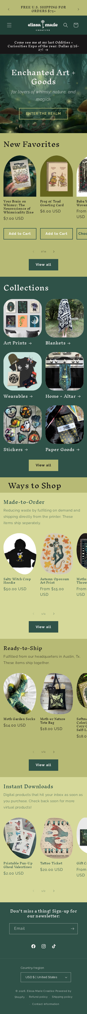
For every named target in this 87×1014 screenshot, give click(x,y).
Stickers (13, 449)
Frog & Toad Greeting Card (52, 203)
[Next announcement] (78, 9)
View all (43, 265)
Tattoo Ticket (51, 863)
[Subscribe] (72, 928)
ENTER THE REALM (43, 113)
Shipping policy (62, 996)
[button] (9, 25)
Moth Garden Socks (19, 719)
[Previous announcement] (8, 9)
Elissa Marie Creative (41, 991)
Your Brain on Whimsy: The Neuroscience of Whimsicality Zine (18, 207)
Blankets (55, 342)
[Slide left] (33, 251)
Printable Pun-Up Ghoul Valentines (18, 865)
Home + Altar (60, 396)
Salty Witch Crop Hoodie (17, 581)
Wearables (15, 396)
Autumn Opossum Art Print (54, 581)
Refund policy (38, 996)
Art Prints (15, 342)
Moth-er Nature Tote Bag (52, 720)
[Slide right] (54, 251)
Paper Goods (60, 449)
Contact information (45, 1004)
